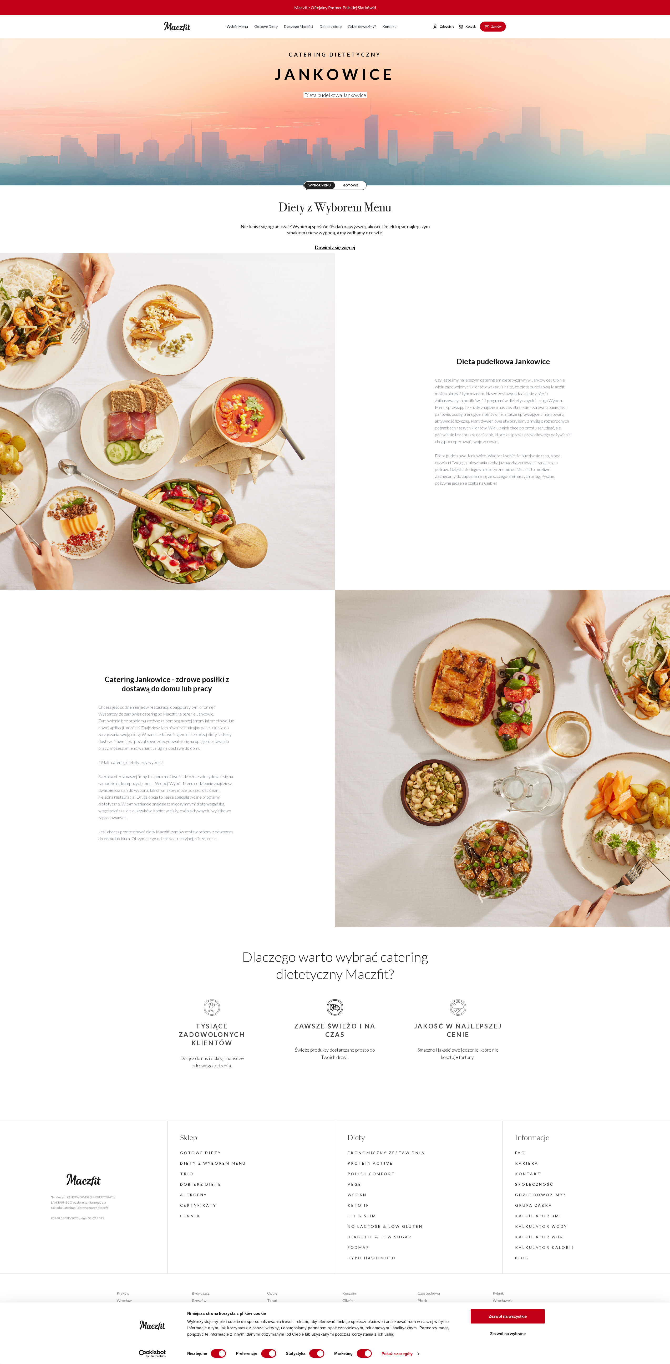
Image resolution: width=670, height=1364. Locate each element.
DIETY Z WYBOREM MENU (213, 1163)
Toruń (272, 1300)
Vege (355, 1184)
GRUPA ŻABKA (533, 1205)
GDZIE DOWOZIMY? (540, 1195)
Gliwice (348, 1300)
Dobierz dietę (331, 26)
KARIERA (526, 1163)
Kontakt (389, 26)
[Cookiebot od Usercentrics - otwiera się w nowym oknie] (152, 1354)
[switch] (268, 1353)
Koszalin (349, 1293)
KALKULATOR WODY (541, 1226)
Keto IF (358, 1205)
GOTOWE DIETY (200, 1152)
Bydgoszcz (200, 1293)
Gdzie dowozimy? (362, 26)
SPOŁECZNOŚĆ (534, 1184)
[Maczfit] (84, 1180)
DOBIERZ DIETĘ (200, 1184)
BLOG (522, 1258)
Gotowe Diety (266, 26)
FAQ (520, 1152)
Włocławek (502, 1300)
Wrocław (124, 1300)
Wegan (357, 1195)
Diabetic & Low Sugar (380, 1237)
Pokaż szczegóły (397, 1353)
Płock (422, 1300)
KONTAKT (528, 1174)
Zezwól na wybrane (508, 1333)
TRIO (187, 1174)
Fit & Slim (362, 1216)
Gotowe (350, 185)
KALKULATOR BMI (538, 1216)
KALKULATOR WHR (539, 1237)
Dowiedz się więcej (335, 247)
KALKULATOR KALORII (544, 1247)
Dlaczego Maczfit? (298, 26)
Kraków (123, 1293)
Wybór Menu (237, 26)
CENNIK (190, 1216)
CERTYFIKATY (198, 1205)
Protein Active (370, 1163)
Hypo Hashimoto (372, 1258)
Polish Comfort (371, 1174)
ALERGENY (193, 1195)
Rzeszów (199, 1300)
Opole (272, 1293)
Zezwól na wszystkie (508, 1316)
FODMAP (359, 1247)
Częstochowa (429, 1293)
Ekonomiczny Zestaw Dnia (386, 1152)
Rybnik (498, 1293)
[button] (443, 26)
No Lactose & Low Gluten (385, 1226)
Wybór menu (319, 185)
